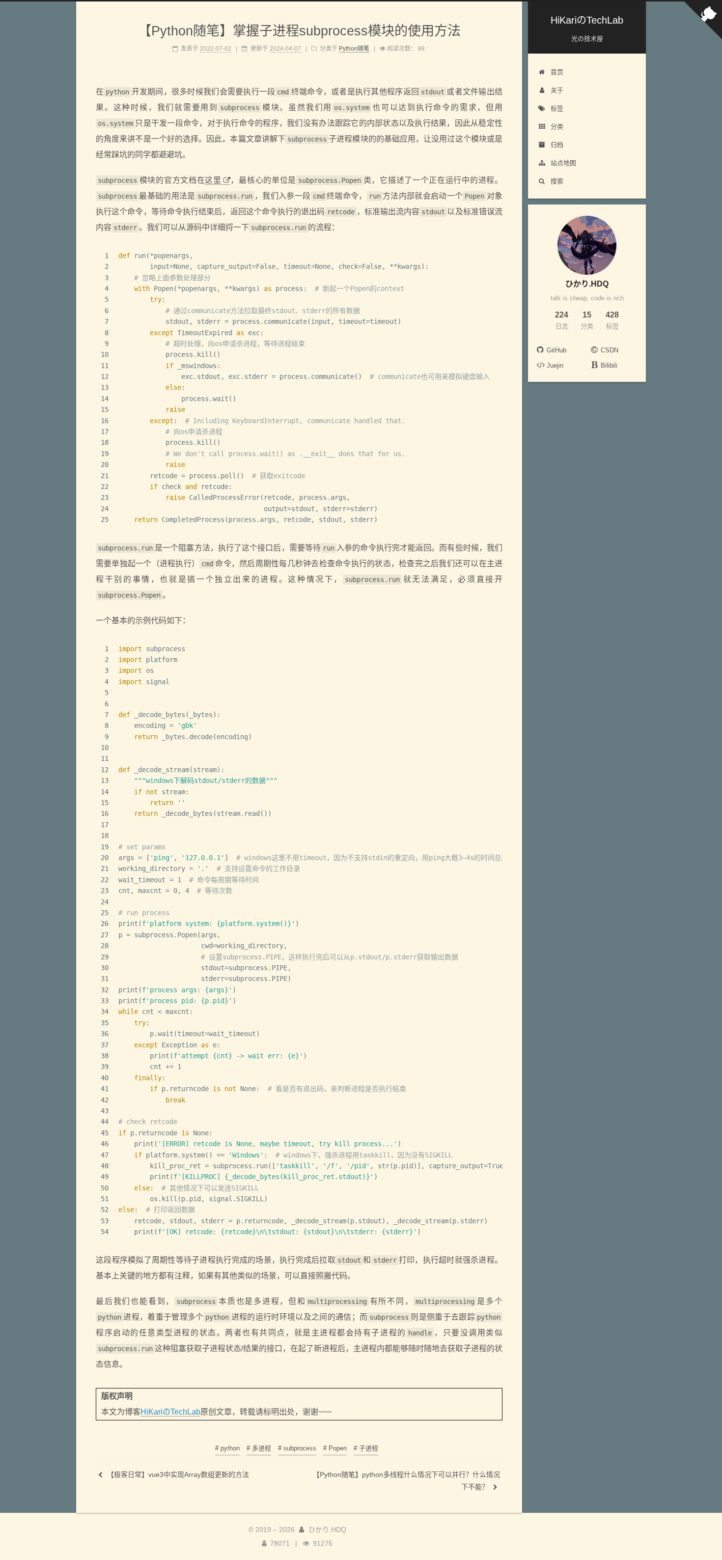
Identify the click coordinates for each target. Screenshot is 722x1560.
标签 (557, 108)
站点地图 (563, 163)
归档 (557, 144)
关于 (557, 90)
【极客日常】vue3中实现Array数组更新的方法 (177, 1474)
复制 (490, 255)
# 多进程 (259, 1448)
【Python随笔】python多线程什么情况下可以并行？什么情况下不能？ (406, 1481)
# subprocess (297, 1448)
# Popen (335, 1448)
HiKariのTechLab (170, 1412)
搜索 (557, 181)
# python (227, 1448)
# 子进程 (366, 1448)
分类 (557, 126)
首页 (557, 72)
